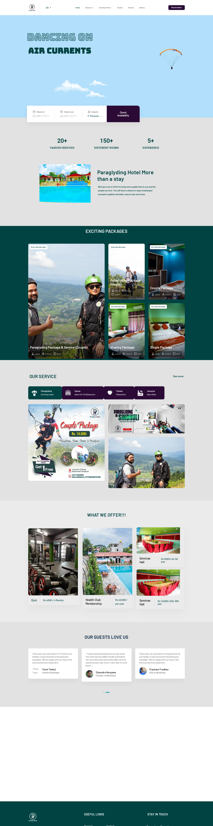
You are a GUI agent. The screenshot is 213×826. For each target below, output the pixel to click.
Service (131, 8)
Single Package (161, 347)
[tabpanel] (106, 446)
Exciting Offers (105, 8)
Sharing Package (122, 347)
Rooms (120, 8)
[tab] (45, 392)
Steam (119, 391)
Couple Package (161, 288)
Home (77, 8)
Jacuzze (151, 391)
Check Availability (123, 114)
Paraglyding (46, 391)
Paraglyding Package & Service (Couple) (58, 347)
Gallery (142, 8)
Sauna (77, 391)
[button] (105, 692)
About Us (88, 8)
